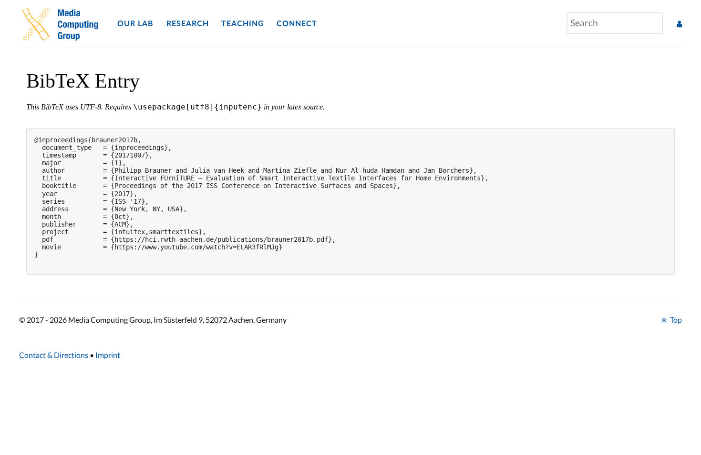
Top (675, 319)
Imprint (107, 354)
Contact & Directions (53, 354)
